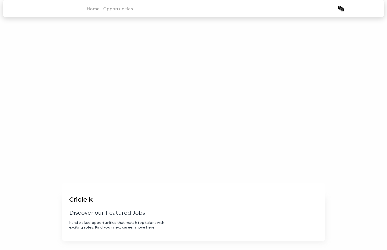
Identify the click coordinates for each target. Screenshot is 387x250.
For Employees (320, 8)
